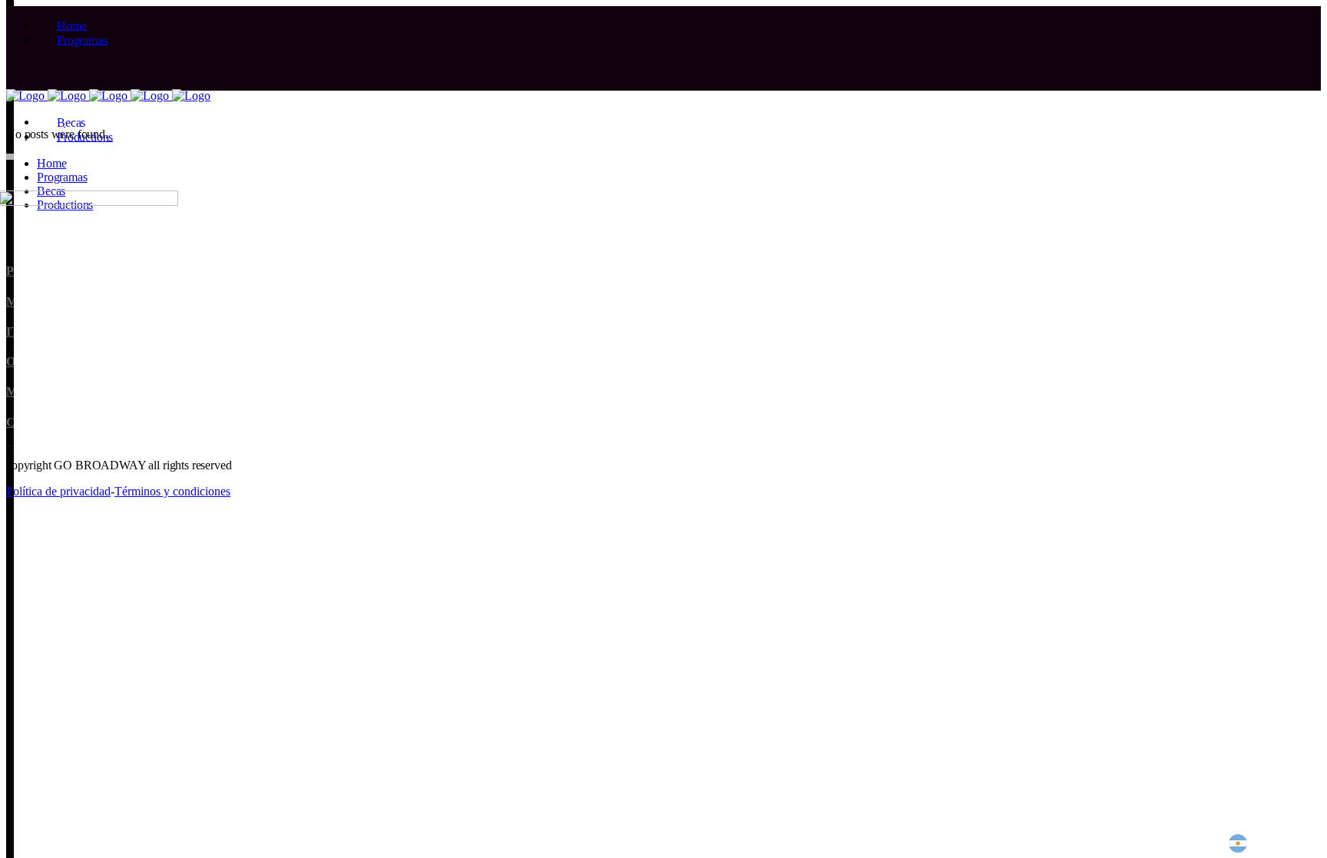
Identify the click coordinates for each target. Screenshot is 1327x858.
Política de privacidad (58, 491)
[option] (1275, 843)
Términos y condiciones (172, 491)
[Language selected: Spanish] (1262, 843)
